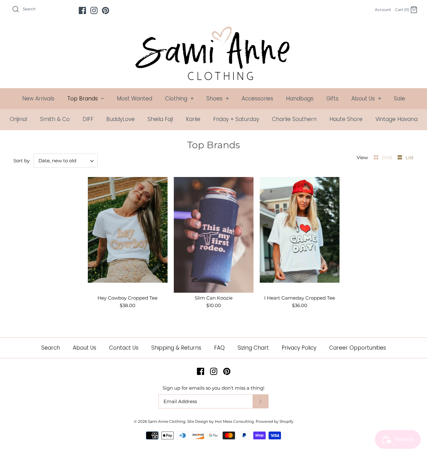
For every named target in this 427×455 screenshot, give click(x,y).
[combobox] (65, 161)
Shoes (217, 98)
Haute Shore (346, 119)
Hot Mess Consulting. (235, 421)
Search (50, 347)
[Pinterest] (105, 10)
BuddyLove (120, 119)
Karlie (193, 119)
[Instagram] (94, 10)
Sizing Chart (253, 347)
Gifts (332, 98)
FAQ (219, 347)
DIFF (88, 119)
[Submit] (260, 401)
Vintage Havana (396, 119)
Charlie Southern (294, 119)
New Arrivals (38, 98)
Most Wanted (134, 98)
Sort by (21, 161)
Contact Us (123, 347)
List (409, 157)
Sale (399, 98)
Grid (387, 157)
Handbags (300, 98)
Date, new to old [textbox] (57, 161)
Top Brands (85, 98)
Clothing (179, 98)
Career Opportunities (357, 347)
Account (383, 9)
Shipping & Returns (176, 347)
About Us (366, 98)
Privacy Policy (299, 347)
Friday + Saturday (236, 119)
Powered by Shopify (275, 421)
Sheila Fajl (160, 119)
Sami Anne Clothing (166, 421)
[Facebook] (82, 10)
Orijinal (18, 119)
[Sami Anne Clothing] (213, 30)
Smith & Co (55, 119)
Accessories (257, 98)
